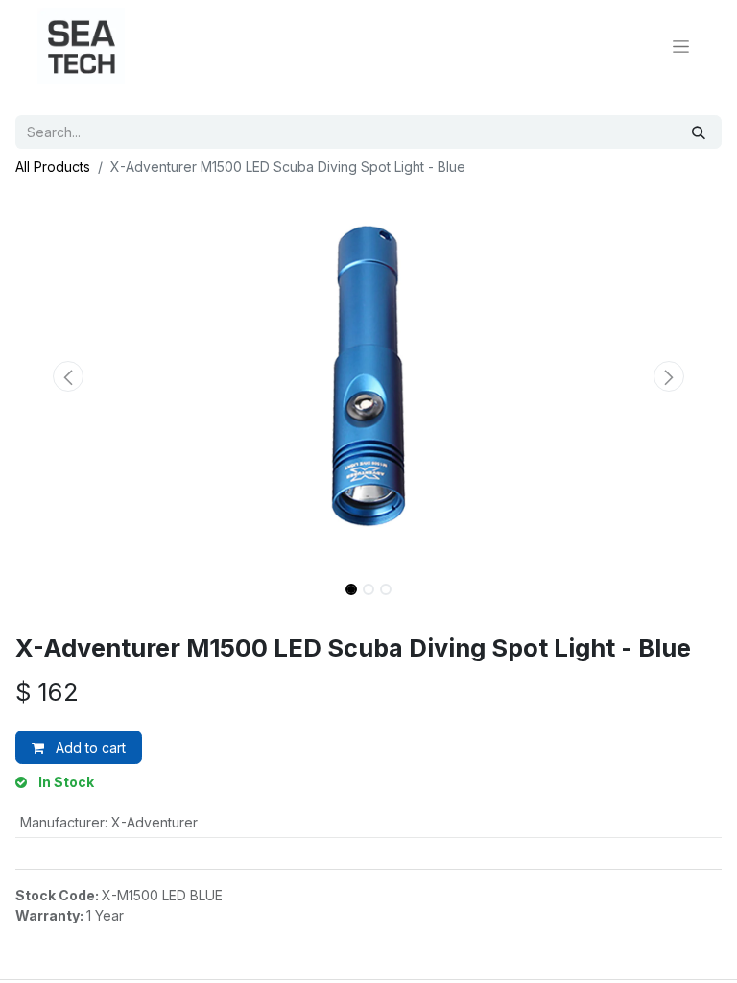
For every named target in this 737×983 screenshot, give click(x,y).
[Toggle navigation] (681, 46)
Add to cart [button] (89, 747)
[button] (68, 376)
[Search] (699, 132)
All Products (52, 166)
